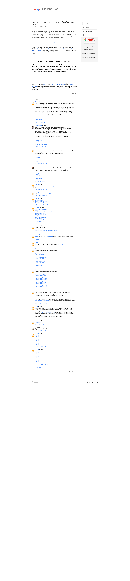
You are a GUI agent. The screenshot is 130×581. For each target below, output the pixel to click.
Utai (36, 327)
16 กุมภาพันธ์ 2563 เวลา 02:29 (41, 204)
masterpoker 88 (38, 140)
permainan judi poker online (41, 209)
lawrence (43, 230)
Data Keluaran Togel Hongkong (41, 275)
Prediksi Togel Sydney (39, 262)
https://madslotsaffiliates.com (48, 312)
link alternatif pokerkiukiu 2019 (41, 144)
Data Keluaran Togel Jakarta (41, 286)
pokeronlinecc (38, 141)
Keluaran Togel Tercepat (40, 274)
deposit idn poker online (40, 221)
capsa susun (37, 116)
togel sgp (37, 174)
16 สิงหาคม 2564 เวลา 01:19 (41, 318)
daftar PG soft (38, 322)
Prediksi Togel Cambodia (40, 263)
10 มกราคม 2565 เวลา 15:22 (41, 324)
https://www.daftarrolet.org (57, 186)
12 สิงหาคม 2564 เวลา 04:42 (41, 303)
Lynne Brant (37, 225)
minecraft (47, 230)
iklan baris (37, 161)
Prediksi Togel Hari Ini (39, 258)
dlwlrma (37, 320)
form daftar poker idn (39, 219)
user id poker (37, 210)
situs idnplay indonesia (40, 213)
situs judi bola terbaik (39, 202)
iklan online (37, 157)
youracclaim (37, 230)
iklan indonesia (38, 156)
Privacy (93, 382)
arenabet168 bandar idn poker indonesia (43, 211)
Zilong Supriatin (38, 125)
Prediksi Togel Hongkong (40, 259)
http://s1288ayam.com (51, 193)
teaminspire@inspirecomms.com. (89, 51)
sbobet (36, 118)
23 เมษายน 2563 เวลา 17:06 (41, 267)
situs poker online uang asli (40, 214)
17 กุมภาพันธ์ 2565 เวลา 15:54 (41, 364)
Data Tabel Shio (38, 265)
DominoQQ (37, 234)
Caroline (37, 149)
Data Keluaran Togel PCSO (40, 283)
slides (51, 230)
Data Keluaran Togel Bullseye (41, 285)
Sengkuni (37, 166)
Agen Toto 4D (60, 244)
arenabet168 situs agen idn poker (42, 215)
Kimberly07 (37, 242)
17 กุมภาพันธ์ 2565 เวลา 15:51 (41, 346)
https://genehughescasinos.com (42, 300)
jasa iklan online (38, 158)
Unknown (37, 101)
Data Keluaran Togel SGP (40, 277)
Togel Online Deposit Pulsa (40, 257)
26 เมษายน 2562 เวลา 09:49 (41, 181)
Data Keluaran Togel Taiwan (41, 281)
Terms (97, 382)
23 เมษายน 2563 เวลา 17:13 (41, 288)
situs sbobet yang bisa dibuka (41, 201)
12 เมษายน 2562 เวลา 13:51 (41, 163)
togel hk (36, 179)
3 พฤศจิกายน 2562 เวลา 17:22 (41, 189)
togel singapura (38, 120)
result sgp (37, 173)
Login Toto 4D (38, 256)
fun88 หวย (57, 329)
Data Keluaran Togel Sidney (41, 278)
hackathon (56, 230)
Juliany (36, 290)
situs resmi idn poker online (41, 217)
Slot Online (37, 335)
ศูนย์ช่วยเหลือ (89, 59)
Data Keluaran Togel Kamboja (41, 279)
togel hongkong (38, 175)
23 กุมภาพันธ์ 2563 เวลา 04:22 (41, 223)
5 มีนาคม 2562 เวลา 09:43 (40, 122)
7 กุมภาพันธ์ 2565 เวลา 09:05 (41, 330)
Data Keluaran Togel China (40, 282)
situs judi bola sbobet (39, 200)
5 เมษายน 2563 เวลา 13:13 (40, 239)
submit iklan (37, 160)
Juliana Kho (37, 207)
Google (89, 382)
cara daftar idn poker (39, 218)
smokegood (38, 184)
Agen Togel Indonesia (39, 254)
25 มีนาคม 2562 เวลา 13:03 (40, 146)
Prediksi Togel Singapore (40, 261)
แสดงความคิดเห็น (37, 367)
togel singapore (38, 119)
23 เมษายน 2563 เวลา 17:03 (41, 246)
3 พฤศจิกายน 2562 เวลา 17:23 (41, 195)
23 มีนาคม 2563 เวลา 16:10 (40, 232)
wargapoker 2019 (38, 143)
